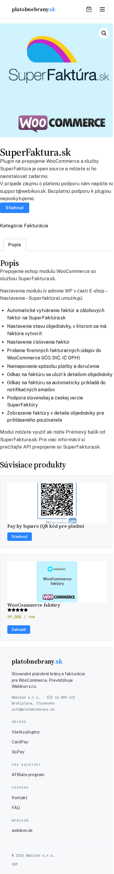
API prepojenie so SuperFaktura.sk (61, 447)
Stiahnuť (15, 207)
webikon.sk (22, 830)
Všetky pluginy (25, 732)
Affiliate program (28, 774)
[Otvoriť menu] (102, 9)
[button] (104, 33)
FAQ (16, 807)
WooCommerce (73, 271)
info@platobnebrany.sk (33, 709)
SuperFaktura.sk (36, 278)
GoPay (18, 752)
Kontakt (19, 797)
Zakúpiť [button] (18, 629)
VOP (15, 864)
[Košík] (89, 9)
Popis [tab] (14, 245)
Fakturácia (36, 226)
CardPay (20, 742)
